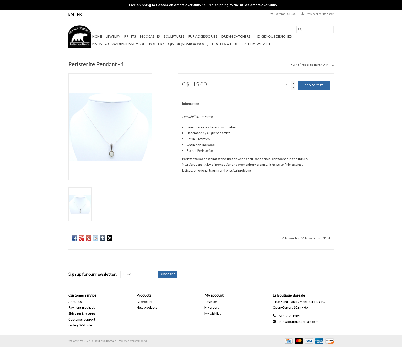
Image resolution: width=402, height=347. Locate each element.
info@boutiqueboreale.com (298, 322)
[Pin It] (88, 238)
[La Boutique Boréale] (79, 36)
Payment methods (81, 307)
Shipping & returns (82, 313)
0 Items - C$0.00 (286, 14)
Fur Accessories (203, 36)
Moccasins (150, 36)
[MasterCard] (298, 340)
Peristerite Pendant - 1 (317, 64)
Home (97, 36)
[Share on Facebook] (74, 238)
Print (327, 238)
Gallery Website (256, 44)
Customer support (81, 319)
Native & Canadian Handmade (118, 44)
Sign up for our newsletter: (92, 274)
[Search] (299, 29)
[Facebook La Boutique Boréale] (321, 274)
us (71, 14)
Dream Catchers (236, 36)
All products (145, 302)
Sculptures (174, 36)
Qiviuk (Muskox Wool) (188, 44)
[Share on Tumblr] (102, 238)
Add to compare (312, 238)
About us (75, 302)
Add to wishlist (291, 238)
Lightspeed (140, 341)
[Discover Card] (329, 340)
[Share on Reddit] (95, 238)
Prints (130, 36)
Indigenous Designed (273, 36)
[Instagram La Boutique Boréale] (330, 274)
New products (147, 307)
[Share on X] (109, 238)
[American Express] (319, 340)
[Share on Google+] (81, 238)
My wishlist (212, 313)
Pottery (156, 44)
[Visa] (308, 340)
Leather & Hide (225, 44)
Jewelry (113, 36)
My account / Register (320, 14)
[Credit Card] (288, 340)
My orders (211, 307)
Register (210, 302)
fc (79, 14)
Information (190, 104)
